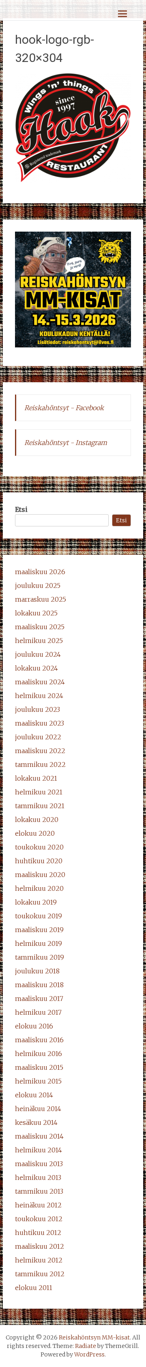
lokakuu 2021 (36, 778)
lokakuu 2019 (36, 902)
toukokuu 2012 (38, 1219)
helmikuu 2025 (39, 641)
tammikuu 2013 (39, 1191)
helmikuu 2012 (38, 1260)
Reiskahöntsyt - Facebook (64, 408)
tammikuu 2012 (39, 1274)
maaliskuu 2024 (40, 682)
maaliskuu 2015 (39, 1067)
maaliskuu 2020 (40, 875)
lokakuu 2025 (36, 613)
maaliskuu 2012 (39, 1246)
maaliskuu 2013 (39, 1164)
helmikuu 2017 (38, 1012)
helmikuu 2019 (38, 943)
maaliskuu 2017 (39, 998)
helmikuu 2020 (39, 888)
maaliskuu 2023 (39, 723)
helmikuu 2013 (38, 1177)
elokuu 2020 (35, 833)
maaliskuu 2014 (39, 1136)
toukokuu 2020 (39, 847)
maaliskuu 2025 (39, 627)
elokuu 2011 (33, 1288)
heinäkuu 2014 (38, 1109)
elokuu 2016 (34, 1026)
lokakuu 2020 (36, 820)
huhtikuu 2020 (38, 861)
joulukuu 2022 (38, 737)
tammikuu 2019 (39, 957)
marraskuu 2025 (40, 599)
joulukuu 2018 (37, 971)
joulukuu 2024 (38, 654)
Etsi (21, 509)
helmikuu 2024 (39, 696)
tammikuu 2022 (40, 764)
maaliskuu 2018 (39, 985)
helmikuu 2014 (38, 1150)
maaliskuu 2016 (39, 1040)
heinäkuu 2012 (38, 1205)
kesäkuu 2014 (36, 1122)
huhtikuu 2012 (38, 1233)
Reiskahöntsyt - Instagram (65, 443)
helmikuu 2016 (38, 1054)
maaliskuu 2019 (39, 930)
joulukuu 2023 (37, 709)
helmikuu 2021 (38, 792)
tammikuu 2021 (39, 806)
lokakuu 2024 (36, 668)
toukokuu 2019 (38, 916)
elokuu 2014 (34, 1095)
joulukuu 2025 (37, 585)
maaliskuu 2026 (40, 572)
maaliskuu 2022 (40, 751)
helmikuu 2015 (38, 1081)
